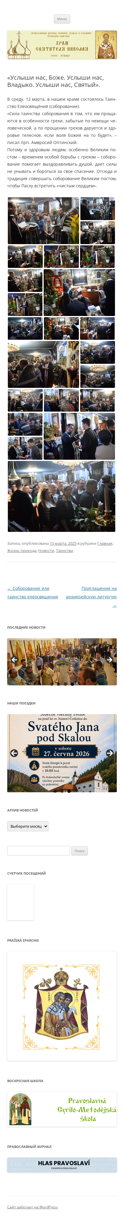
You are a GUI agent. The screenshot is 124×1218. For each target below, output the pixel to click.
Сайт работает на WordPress (32, 1207)
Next (110, 753)
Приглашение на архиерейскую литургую (91, 596)
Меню (62, 19)
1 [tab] (51, 684)
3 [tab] (65, 684)
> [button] (109, 660)
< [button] (14, 660)
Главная (104, 543)
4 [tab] (72, 684)
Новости (46, 550)
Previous (14, 753)
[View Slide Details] (62, 661)
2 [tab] (58, 684)
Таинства (64, 550)
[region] (62, 661)
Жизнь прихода (21, 550)
